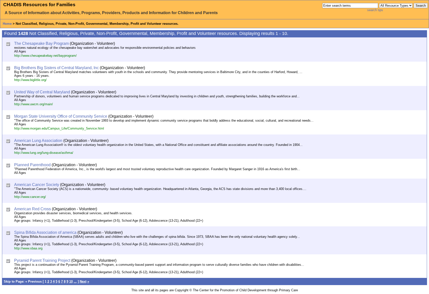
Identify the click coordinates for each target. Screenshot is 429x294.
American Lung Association (38, 140)
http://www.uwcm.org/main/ (33, 104)
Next (83, 281)
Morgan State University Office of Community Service (60, 116)
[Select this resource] (8, 44)
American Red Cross (32, 209)
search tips (375, 10)
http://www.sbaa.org (28, 248)
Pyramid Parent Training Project (42, 260)
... (75, 281)
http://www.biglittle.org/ (30, 80)
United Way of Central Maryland (42, 92)
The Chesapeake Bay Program (41, 43)
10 (71, 281)
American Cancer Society (36, 185)
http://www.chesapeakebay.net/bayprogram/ (45, 55)
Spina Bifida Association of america (45, 232)
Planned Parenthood (32, 165)
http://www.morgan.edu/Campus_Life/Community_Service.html (59, 128)
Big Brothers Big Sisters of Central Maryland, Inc (56, 68)
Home (7, 24)
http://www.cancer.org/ (30, 197)
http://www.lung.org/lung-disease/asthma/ (43, 153)
